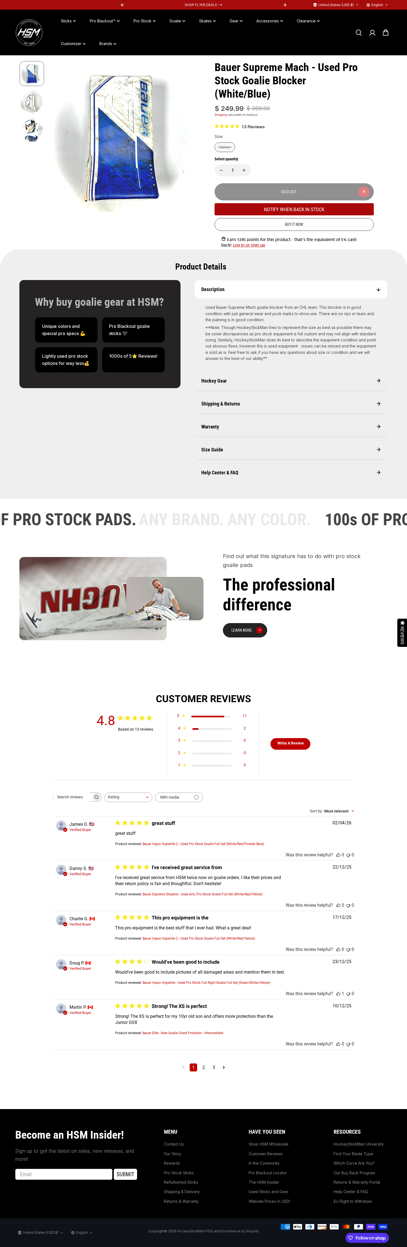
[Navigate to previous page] (183, 1067)
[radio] (225, 147)
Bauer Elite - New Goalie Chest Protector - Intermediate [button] (183, 1033)
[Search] (358, 33)
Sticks (66, 21)
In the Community (264, 1163)
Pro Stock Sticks (179, 1172)
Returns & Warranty (181, 1201)
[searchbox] (72, 797)
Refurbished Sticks (181, 1182)
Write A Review (290, 743)
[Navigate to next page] (223, 1067)
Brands (105, 43)
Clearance (306, 21)
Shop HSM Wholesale (268, 1144)
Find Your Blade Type (353, 1153)
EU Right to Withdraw (353, 1201)
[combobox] (128, 797)
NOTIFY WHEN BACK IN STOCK (294, 209)
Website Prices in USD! (269, 1201)
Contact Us (174, 1144)
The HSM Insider (264, 1182)
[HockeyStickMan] (29, 32)
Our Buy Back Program (354, 1172)
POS (209, 1231)
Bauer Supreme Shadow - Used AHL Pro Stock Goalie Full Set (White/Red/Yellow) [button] (202, 894)
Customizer (71, 43)
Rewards (172, 1163)
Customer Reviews (266, 1153)
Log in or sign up (249, 245)
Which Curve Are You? (354, 1163)
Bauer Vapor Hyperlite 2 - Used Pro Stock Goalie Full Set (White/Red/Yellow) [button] (199, 938)
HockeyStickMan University (359, 1144)
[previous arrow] (60, 137)
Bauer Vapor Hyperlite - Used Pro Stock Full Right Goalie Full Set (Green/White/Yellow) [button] (206, 983)
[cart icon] (386, 33)
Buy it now (294, 224)
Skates (205, 21)
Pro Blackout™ (102, 21)
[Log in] (372, 33)
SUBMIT (125, 1174)
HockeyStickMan (191, 1231)
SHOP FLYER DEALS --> (203, 5)
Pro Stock (142, 21)
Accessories (267, 21)
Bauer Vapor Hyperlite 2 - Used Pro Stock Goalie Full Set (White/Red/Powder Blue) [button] (203, 844)
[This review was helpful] (338, 855)
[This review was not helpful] (348, 855)
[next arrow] (190, 137)
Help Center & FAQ (351, 1191)
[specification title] (66, 330)
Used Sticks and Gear (268, 1191)
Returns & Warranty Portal (357, 1182)
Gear (234, 21)
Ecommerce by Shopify (240, 1231)
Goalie (175, 21)
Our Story (172, 1153)
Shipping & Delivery (182, 1191)
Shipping (221, 114)
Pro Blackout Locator (268, 1172)
